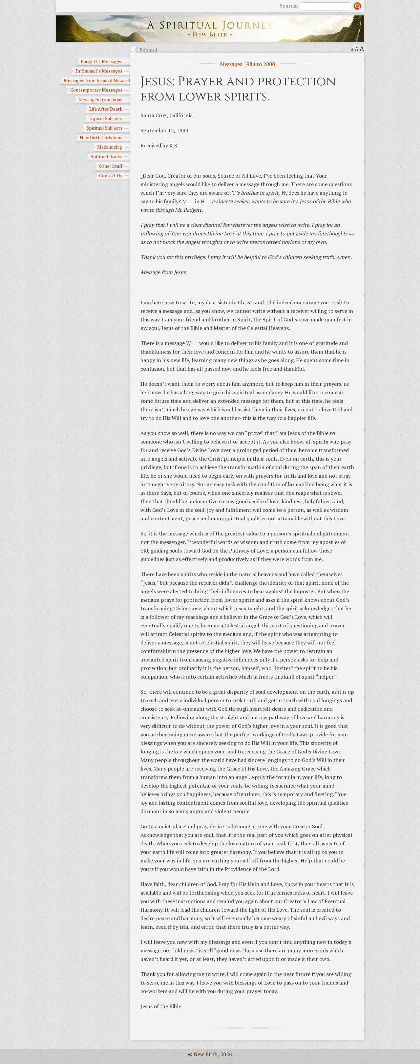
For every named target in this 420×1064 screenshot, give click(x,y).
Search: (289, 5)
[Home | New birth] (210, 28)
